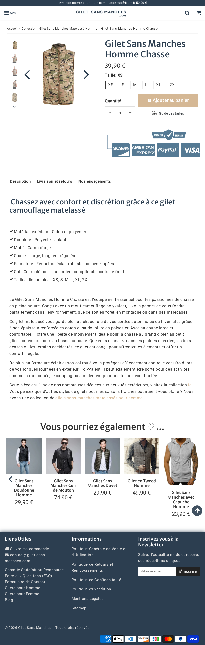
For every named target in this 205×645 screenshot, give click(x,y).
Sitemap (79, 608)
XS (111, 84)
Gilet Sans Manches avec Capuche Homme (181, 499)
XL (158, 84)
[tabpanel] (14, 45)
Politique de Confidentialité (97, 580)
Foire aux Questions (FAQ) (28, 576)
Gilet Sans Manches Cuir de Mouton (63, 485)
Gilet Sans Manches (35, 628)
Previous (27, 74)
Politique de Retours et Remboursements (93, 567)
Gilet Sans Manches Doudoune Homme (24, 488)
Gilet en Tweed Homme (142, 483)
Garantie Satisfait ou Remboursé (34, 570)
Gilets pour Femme (22, 594)
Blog (9, 600)
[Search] (187, 13)
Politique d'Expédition (91, 589)
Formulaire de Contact (25, 582)
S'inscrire (188, 571)
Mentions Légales (88, 598)
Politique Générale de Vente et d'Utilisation (99, 552)
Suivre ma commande (29, 549)
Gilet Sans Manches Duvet (103, 483)
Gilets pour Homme (22, 588)
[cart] (199, 13)
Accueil (12, 28)
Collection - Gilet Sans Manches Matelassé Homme (59, 28)
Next (86, 74)
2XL (173, 84)
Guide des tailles (171, 113)
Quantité (113, 101)
